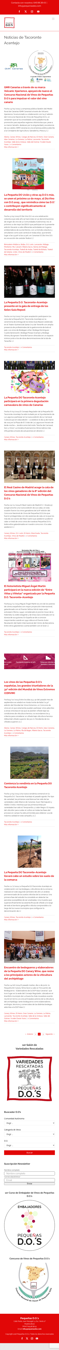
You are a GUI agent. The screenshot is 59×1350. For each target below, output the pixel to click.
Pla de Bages (26, 730)
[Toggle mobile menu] (53, 18)
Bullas (23, 244)
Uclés (15, 252)
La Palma (28, 139)
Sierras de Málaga (40, 247)
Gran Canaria (49, 137)
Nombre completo (12, 1170)
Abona (6, 137)
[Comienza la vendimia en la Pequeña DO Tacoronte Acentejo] (29, 763)
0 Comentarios (15, 144)
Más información (10, 147)
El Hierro (39, 137)
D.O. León (29, 244)
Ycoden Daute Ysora (18, 1018)
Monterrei (8, 247)
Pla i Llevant (17, 247)
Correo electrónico (12, 1177)
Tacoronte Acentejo (11, 249)
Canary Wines (15, 137)
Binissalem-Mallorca (12, 244)
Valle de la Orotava (19, 142)
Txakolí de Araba (26, 249)
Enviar (29, 1184)
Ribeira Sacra (27, 247)
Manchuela (35, 533)
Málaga (46, 244)
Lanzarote (36, 139)
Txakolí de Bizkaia (40, 249)
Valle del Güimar (33, 142)
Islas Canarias (9, 139)
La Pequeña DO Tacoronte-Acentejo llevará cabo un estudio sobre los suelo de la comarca (29, 876)
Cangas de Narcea (29, 137)
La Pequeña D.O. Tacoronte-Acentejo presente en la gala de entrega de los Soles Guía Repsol (26, 306)
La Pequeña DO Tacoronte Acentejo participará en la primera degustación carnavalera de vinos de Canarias (26, 401)
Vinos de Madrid (24, 252)
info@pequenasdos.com (29, 6)
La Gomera (20, 139)
